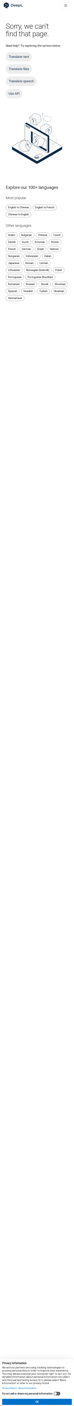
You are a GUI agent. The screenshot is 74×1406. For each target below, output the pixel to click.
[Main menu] (65, 5)
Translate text (19, 57)
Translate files (19, 69)
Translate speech (21, 81)
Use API (14, 93)
